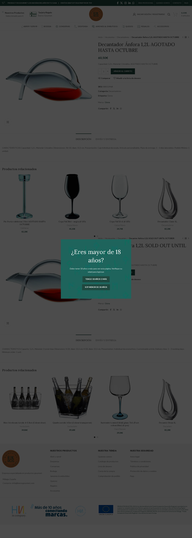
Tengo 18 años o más (96, 279)
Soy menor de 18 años (96, 287)
